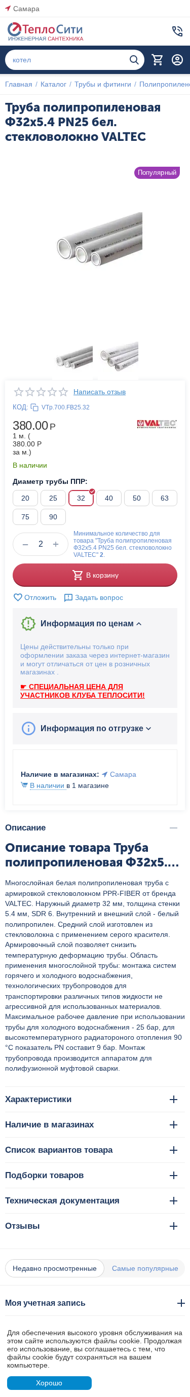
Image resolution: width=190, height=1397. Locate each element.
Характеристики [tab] (38, 1099)
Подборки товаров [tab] (44, 1175)
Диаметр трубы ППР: (50, 481)
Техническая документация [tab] (62, 1200)
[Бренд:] (157, 424)
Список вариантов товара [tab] (58, 1150)
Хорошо (49, 1383)
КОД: (20, 407)
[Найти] (134, 60)
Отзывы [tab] (22, 1226)
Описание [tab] (25, 828)
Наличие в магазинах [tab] (49, 1124)
